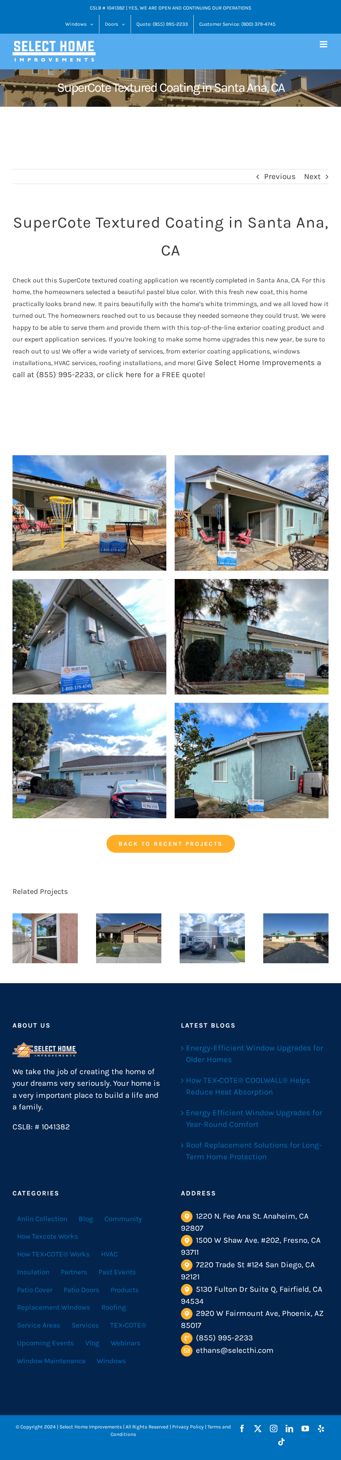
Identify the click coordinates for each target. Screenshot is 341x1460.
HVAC (109, 1254)
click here (123, 374)
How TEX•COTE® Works (53, 1254)
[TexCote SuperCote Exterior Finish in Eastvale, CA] (128, 938)
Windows (111, 1361)
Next (312, 176)
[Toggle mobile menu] (324, 44)
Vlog (92, 1343)
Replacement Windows (53, 1307)
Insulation (33, 1272)
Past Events (117, 1272)
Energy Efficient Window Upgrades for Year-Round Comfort (254, 1118)
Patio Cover (34, 1290)
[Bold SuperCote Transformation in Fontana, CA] (296, 938)
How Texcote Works (47, 1236)
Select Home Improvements (265, 362)
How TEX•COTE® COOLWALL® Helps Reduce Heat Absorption (248, 1086)
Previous (280, 176)
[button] (18, 938)
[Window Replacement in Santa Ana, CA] (45, 938)
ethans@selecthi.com (235, 1350)
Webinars (126, 1343)
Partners (74, 1272)
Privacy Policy (188, 1427)
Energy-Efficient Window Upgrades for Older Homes (254, 1054)
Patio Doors (81, 1290)
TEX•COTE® (128, 1325)
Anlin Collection (42, 1219)
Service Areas (38, 1325)
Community (123, 1219)
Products (125, 1290)
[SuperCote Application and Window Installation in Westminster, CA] (212, 938)
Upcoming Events (45, 1343)
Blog (86, 1219)
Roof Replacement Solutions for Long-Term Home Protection (254, 1151)
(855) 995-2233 (224, 1337)
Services (85, 1325)
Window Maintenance (51, 1361)
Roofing (113, 1307)
